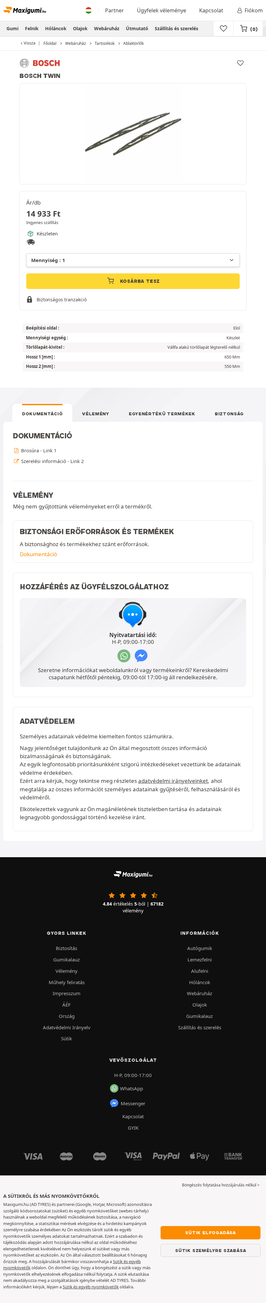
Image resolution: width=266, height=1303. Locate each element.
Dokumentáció (42, 413)
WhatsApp (131, 1088)
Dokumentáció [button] (38, 554)
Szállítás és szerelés (176, 28)
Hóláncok (55, 28)
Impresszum (66, 993)
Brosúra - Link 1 (38, 450)
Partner (114, 10)
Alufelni (199, 971)
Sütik (66, 1038)
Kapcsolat (211, 10)
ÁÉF (66, 1004)
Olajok (80, 28)
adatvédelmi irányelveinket (173, 780)
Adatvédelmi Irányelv (67, 1027)
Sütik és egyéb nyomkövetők (91, 1287)
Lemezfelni (199, 959)
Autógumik (199, 948)
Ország (67, 1016)
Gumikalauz (66, 959)
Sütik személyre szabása (210, 1250)
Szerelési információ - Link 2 (52, 461)
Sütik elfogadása (210, 1232)
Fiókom (254, 10)
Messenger (133, 1103)
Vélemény (95, 413)
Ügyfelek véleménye (161, 10)
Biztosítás (66, 948)
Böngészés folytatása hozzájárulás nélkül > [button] (221, 1185)
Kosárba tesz (139, 281)
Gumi (12, 28)
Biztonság (229, 413)
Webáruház (106, 28)
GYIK (133, 1127)
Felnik (32, 28)
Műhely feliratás (67, 982)
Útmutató (137, 28)
